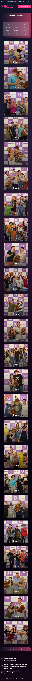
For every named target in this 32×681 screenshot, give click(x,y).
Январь (8, 24)
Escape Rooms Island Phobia (15, 2)
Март (24, 24)
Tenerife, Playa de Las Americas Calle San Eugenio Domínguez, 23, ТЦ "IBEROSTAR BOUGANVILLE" (15, 666)
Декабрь (24, 34)
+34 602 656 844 (10, 659)
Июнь (24, 27)
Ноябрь (16, 34)
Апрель (8, 27)
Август (16, 30)
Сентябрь (24, 30)
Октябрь (8, 34)
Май (16, 27)
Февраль (16, 24)
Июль (7, 30)
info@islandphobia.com (12, 672)
